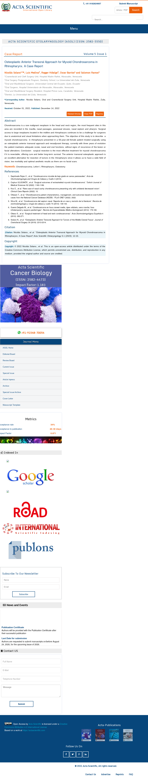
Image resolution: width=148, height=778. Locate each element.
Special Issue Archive (12, 392)
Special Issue (8, 373)
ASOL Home (8, 348)
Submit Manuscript (128, 3)
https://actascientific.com (34, 730)
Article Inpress (9, 379)
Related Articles (74, 113)
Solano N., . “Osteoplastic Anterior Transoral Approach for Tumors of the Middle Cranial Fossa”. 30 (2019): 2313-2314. (57, 221)
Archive (6, 386)
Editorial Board (9, 354)
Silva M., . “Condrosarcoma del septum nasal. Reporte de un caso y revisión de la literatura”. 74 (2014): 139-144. (56, 202)
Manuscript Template (11, 405)
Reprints (99, 113)
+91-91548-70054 (33, 333)
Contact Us (90, 774)
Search (135, 10)
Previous (3, 293)
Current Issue (8, 367)
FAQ (131, 774)
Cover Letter (8, 399)
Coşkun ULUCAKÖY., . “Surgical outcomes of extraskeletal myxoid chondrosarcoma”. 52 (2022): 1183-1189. (56, 183)
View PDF (88, 113)
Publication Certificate (13, 622)
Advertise (105, 774)
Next (58, 293)
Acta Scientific (35, 723)
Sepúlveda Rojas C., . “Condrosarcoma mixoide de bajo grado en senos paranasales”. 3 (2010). (52, 177)
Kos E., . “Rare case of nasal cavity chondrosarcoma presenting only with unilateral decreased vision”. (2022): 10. (55, 190)
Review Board (8, 360)
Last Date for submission (14, 633)
